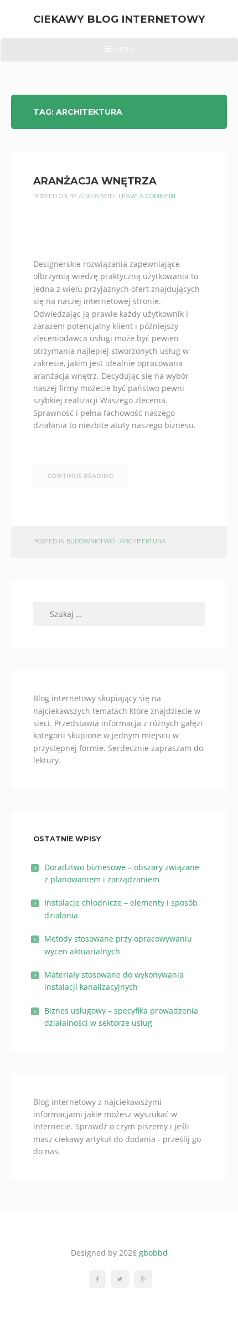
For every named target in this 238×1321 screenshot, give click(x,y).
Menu (118, 53)
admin (89, 196)
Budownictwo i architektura (116, 541)
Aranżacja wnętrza (95, 181)
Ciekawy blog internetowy (119, 19)
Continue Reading (80, 476)
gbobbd (153, 1252)
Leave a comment (147, 196)
